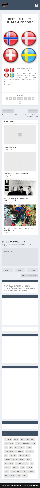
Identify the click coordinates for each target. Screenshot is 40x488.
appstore (30, 439)
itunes (7, 459)
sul (25, 472)
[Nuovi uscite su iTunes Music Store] (20, 161)
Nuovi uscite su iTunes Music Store (16, 173)
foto (31, 451)
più (32, 463)
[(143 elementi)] (5, 439)
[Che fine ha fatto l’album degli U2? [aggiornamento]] (20, 186)
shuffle (29, 468)
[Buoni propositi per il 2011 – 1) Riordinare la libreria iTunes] (20, 215)
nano (29, 459)
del (11, 447)
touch (31, 472)
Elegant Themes (16, 485)
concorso (26, 443)
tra (6, 476)
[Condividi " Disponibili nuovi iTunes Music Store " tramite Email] (33, 98)
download (19, 451)
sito (6, 472)
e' (26, 451)
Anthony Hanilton (10, 147)
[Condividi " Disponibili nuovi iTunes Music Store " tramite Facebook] (7, 98)
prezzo (7, 468)
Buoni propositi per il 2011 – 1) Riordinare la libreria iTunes (19, 229)
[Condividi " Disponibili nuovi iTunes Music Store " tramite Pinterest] (18, 98)
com (11, 443)
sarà (22, 468)
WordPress (34, 485)
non (11, 463)
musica (21, 459)
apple (23, 439)
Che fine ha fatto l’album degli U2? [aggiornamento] (16, 199)
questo (15, 468)
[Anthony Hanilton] (20, 134)
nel (6, 463)
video (25, 476)
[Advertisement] (18, 311)
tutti (12, 476)
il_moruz (13, 455)
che (6, 443)
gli (6, 455)
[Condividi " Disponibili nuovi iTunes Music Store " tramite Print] (20, 102)
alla (9, 439)
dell (16, 447)
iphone (21, 455)
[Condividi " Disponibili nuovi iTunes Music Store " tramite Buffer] (25, 98)
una (18, 476)
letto (14, 459)
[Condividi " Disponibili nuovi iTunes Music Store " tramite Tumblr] (14, 98)
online (25, 463)
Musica (20, 26)
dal (34, 443)
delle (29, 447)
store (19, 472)
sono (13, 472)
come (18, 443)
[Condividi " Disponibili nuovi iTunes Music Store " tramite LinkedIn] (22, 98)
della (22, 447)
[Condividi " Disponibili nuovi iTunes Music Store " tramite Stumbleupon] (29, 98)
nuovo (18, 463)
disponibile (9, 451)
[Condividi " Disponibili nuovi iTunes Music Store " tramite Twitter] (11, 98)
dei (6, 447)
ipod (27, 455)
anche (16, 439)
